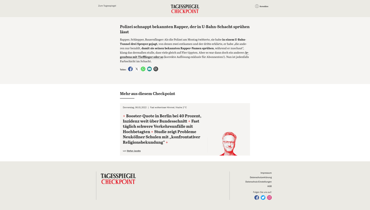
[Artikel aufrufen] (155, 69)
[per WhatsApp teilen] (143, 69)
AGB (269, 186)
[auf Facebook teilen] (130, 69)
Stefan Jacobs (134, 151)
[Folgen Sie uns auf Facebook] (257, 197)
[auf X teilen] (137, 69)
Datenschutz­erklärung (261, 177)
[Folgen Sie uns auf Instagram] (269, 197)
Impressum (266, 173)
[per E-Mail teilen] (149, 69)
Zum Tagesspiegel (107, 6)
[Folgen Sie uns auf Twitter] (263, 197)
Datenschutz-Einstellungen (258, 182)
